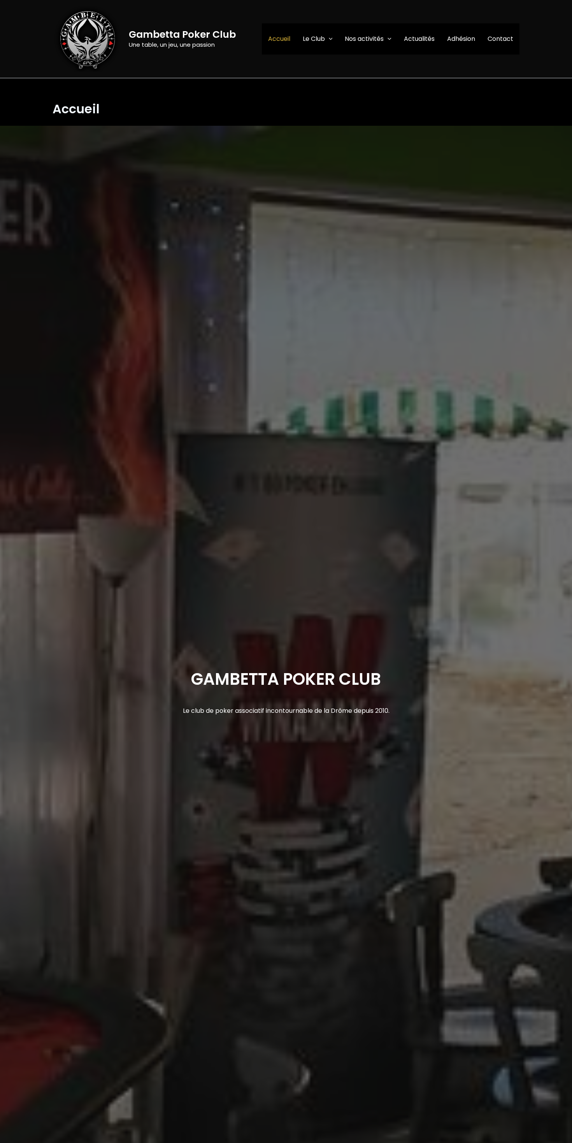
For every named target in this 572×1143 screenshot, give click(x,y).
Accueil (279, 38)
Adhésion (461, 38)
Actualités (419, 38)
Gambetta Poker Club (182, 34)
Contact (500, 38)
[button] (329, 39)
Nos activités (364, 38)
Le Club (314, 38)
